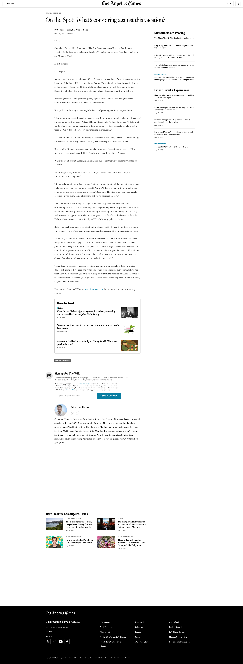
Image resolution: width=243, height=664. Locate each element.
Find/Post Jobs (106, 627)
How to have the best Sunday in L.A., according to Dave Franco (79, 541)
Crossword (139, 622)
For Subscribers (160, 74)
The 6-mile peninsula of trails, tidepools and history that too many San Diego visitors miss (79, 524)
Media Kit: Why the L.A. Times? (113, 637)
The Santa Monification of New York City (171, 147)
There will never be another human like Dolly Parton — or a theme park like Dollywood (131, 543)
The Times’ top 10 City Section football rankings (174, 38)
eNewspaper (105, 622)
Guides (137, 637)
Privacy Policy (71, 390)
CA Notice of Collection (97, 658)
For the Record (175, 627)
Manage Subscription (178, 637)
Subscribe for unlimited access (57, 627)
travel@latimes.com (94, 289)
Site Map (49, 631)
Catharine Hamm (80, 407)
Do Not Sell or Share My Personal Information (118, 658)
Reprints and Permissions (179, 642)
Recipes (138, 632)
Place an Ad (105, 632)
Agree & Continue (108, 396)
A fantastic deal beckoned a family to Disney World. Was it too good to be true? (87, 343)
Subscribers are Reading (169, 33)
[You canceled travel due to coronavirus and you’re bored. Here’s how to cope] (129, 329)
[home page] (121, 3)
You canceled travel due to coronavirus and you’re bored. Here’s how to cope (88, 327)
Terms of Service (84, 384)
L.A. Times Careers (177, 632)
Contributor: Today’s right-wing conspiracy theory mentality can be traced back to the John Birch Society (86, 313)
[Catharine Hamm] (60, 410)
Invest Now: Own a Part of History (111, 644)
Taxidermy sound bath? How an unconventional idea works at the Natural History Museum (132, 524)
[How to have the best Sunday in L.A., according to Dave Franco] (54, 542)
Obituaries (139, 627)
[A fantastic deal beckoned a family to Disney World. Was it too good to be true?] (129, 345)
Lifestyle (121, 518)
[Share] (57, 40)
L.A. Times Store (142, 642)
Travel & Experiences (54, 13)
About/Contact (175, 622)
